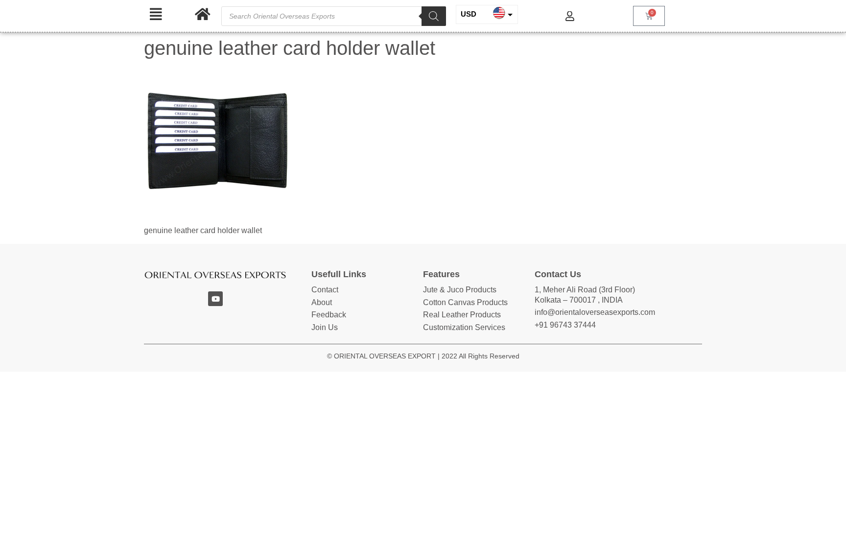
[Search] (434, 16)
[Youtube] (215, 298)
